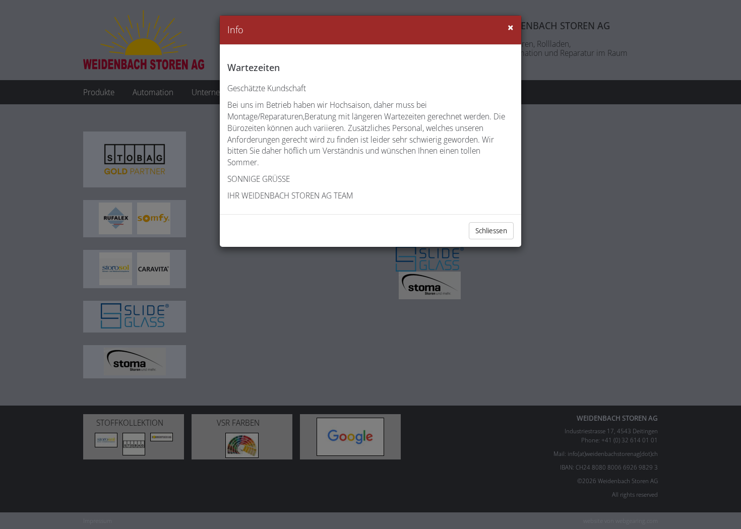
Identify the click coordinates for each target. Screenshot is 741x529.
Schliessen (491, 230)
